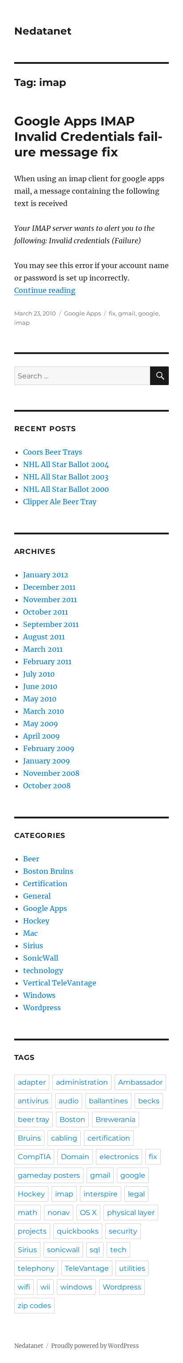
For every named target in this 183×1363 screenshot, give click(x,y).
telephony (36, 1268)
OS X (88, 1212)
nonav (59, 1212)
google (148, 313)
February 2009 (49, 748)
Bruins (29, 1138)
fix (112, 313)
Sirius (33, 945)
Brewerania (115, 1119)
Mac (30, 933)
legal (136, 1194)
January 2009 (46, 760)
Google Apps (82, 313)
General (37, 896)
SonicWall (40, 958)
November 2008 (51, 773)
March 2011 (43, 649)
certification (109, 1138)
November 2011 (50, 599)
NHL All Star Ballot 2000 (66, 489)
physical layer (131, 1212)
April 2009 (41, 736)
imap (22, 322)
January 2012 (45, 574)
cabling (64, 1138)
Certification (45, 883)
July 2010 (39, 674)
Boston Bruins (48, 871)
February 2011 (47, 661)
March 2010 (43, 711)
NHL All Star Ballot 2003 (65, 476)
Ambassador (140, 1082)
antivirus (33, 1101)
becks (148, 1101)
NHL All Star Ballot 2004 (66, 464)
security (123, 1231)
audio (69, 1101)
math (27, 1212)
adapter (32, 1082)
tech (118, 1250)
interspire (101, 1194)
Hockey (36, 920)
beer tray (33, 1119)
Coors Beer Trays (52, 452)
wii (45, 1287)
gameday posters (49, 1175)
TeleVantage (87, 1268)
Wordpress (42, 1007)
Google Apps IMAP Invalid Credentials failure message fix (88, 136)
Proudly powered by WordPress (95, 1346)
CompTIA (34, 1157)
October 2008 (47, 785)
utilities (132, 1268)
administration (82, 1082)
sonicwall (63, 1250)
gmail (126, 313)
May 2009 (40, 723)
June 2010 (40, 686)
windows (76, 1287)
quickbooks (78, 1231)
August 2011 (44, 636)
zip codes (34, 1305)
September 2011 (51, 624)
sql (95, 1250)
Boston (72, 1119)
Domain (75, 1157)
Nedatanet (43, 31)
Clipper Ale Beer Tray (59, 501)
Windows (39, 995)
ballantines (108, 1101)
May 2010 (39, 698)
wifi (24, 1287)
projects (32, 1231)
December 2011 (49, 587)
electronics (119, 1157)
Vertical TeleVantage (59, 982)
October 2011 (45, 612)
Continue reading (45, 290)
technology (43, 970)
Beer (31, 858)
